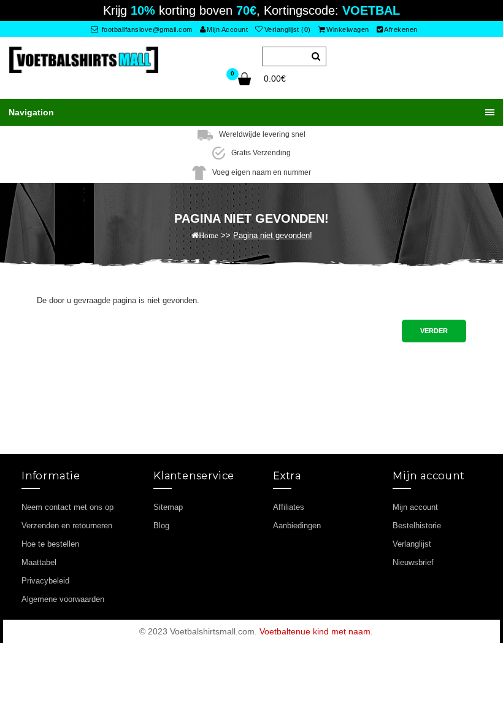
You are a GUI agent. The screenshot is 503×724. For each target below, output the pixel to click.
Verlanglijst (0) (287, 29)
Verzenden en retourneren (66, 525)
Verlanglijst (412, 544)
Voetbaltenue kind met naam (315, 631)
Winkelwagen (347, 29)
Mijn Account (227, 29)
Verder (434, 330)
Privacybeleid (45, 580)
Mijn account (415, 507)
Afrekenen (401, 29)
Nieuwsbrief (413, 562)
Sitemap (168, 507)
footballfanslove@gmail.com (146, 29)
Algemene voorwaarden (62, 599)
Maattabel (38, 562)
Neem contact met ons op (67, 507)
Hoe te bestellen (50, 544)
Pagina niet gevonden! (272, 235)
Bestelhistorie (417, 525)
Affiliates (288, 507)
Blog (161, 525)
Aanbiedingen (297, 525)
